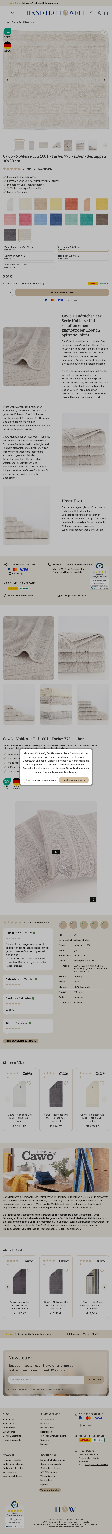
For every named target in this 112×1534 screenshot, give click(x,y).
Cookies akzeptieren (73, 780)
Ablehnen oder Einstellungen (41, 780)
